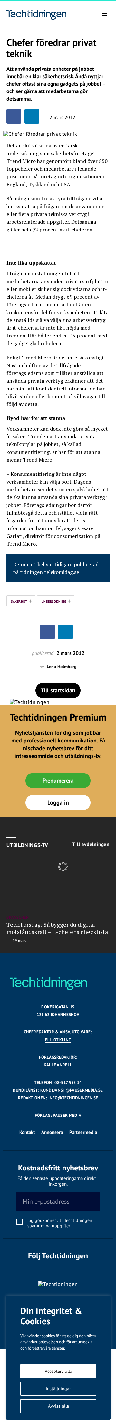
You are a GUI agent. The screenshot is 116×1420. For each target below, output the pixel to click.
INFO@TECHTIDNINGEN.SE (73, 1098)
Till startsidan (58, 690)
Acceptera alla (58, 1371)
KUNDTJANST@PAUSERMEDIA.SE (71, 1090)
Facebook (49, 1269)
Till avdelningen (91, 844)
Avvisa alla (58, 1406)
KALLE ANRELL (58, 1065)
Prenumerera (58, 780)
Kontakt (27, 1132)
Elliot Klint (58, 1039)
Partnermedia (83, 1132)
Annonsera (52, 1132)
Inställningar (58, 1389)
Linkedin (67, 1269)
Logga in (58, 802)
